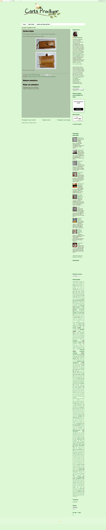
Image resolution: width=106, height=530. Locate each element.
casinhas (76, 334)
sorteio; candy (76, 481)
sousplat (81, 481)
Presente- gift (79, 464)
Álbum (77, 282)
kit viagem (81, 406)
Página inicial (46, 120)
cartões (82, 329)
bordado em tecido (77, 312)
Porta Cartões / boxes (80, 460)
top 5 (82, 486)
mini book (75, 425)
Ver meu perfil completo (77, 63)
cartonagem (82, 332)
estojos (74, 388)
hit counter (74, 509)
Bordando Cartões (80, 219)
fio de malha (76, 393)
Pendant (74, 454)
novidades (78, 436)
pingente (75, 455)
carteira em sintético (32, 76)
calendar (74, 325)
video (80, 493)
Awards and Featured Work (43, 24)
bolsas (82, 300)
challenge (75, 340)
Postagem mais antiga (63, 120)
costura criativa (43, 76)
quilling (80, 469)
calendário (80, 325)
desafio (74, 372)
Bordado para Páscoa (76, 316)
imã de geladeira (80, 402)
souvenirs (75, 482)
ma (82, 412)
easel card (74, 379)
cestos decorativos (81, 337)
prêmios (74, 464)
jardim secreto (81, 403)
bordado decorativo (78, 309)
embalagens (82, 382)
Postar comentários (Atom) (30, 122)
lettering (82, 408)
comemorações (75, 345)
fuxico (83, 394)
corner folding (81, 346)
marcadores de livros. (80, 418)
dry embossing (79, 378)
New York (81, 435)
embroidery (82, 383)
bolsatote (75, 304)
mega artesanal (80, 422)
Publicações (75, 467)
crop (77, 368)
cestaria (81, 335)
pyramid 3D (75, 468)
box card (82, 316)
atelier (82, 290)
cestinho (78, 336)
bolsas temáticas (81, 303)
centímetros (81, 334)
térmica (74, 486)
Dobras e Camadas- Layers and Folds (80, 231)
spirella (81, 482)
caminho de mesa (77, 326)
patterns (81, 453)
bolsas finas (75, 303)
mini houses (82, 425)
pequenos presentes (80, 454)
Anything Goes (81, 183)
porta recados (77, 462)
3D (73, 281)
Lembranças (81, 407)
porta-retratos (80, 463)
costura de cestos (76, 355)
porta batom (78, 459)
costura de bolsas (77, 354)
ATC (78, 290)
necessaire (75, 431)
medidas (74, 422)
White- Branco (80, 137)
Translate (82, 90)
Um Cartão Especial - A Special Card (80, 196)
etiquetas (78, 388)
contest (81, 345)
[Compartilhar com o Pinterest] (49, 75)
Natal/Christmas (76, 430)
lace (73, 407)
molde (74, 427)
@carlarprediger (76, 79)
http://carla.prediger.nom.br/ (78, 54)
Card (79, 207)
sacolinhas (74, 477)
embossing (76, 383)
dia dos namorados (77, 373)
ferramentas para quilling (80, 392)
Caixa (79, 323)
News (74, 436)
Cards (74, 328)
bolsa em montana (76, 299)
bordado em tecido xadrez (78, 313)
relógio (76, 474)
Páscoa (82, 449)
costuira (74, 349)
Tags (83, 483)
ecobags (82, 379)
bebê (82, 294)
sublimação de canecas (77, 483)
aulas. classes (81, 291)
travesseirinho (75, 488)
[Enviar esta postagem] (43, 74)
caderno (81, 317)
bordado (82, 305)
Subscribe (78, 109)
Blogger (59, 521)
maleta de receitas (81, 413)
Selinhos (74, 479)
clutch (74, 344)
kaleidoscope (75, 406)
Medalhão (81, 421)
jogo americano (78, 404)
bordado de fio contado (79, 308)
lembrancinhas (77, 408)
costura (38, 76)
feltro (73, 392)
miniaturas (75, 426)
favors (83, 389)
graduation (81, 396)
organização (79, 439)
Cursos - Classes (80, 369)
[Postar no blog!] (46, 75)
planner (83, 455)
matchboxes (75, 421)
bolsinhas (81, 304)
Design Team (81, 372)
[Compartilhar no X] (47, 75)
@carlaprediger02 (76, 82)
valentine (74, 492)
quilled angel (75, 469)
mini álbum (79, 423)
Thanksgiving (80, 150)
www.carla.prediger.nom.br (78, 77)
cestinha (74, 336)
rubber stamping (77, 475)
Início (24, 24)
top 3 (78, 486)
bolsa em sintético (78, 300)
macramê (74, 413)
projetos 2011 (80, 465)
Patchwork (75, 453)
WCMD (78, 495)
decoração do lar (78, 370)
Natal (82, 429)
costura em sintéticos (51, 76)
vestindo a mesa (75, 493)
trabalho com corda (77, 487)
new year (77, 435)
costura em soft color (76, 364)
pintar (79, 455)
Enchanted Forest (78, 384)
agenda (76, 281)
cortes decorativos (77, 348)
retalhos (81, 474)
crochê (74, 368)
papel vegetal (81, 444)
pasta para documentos (79, 450)
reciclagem (78, 473)
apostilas (74, 289)
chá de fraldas (78, 339)
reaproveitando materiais (77, 472)
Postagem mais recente (29, 120)
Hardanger (74, 397)
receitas (74, 473)
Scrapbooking (81, 477)
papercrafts (80, 448)
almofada (74, 285)
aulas (74, 291)
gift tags (75, 396)
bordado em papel (79, 311)
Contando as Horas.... (80, 173)
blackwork (79, 295)
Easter (79, 379)
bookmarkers (75, 305)
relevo (83, 473)
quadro (80, 468)
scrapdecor (79, 478)
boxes (75, 317)
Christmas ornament (77, 343)
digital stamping (81, 374)
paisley (79, 441)
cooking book (75, 346)
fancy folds (79, 389)
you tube (38, 34)
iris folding (75, 403)
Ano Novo (80, 286)
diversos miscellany (76, 377)
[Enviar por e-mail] (45, 75)
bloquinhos (79, 296)
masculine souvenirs (78, 420)
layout (77, 407)
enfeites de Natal (76, 386)
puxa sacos (81, 467)
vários (78, 492)
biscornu (74, 295)
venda (82, 492)
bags (78, 294)
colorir (80, 344)
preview (74, 465)
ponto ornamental (77, 458)
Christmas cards (77, 341)
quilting (74, 470)
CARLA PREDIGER (78, 37)
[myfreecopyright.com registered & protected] (78, 257)
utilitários (79, 491)
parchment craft (76, 449)
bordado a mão (80, 307)
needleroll (79, 434)
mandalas (74, 416)
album (74, 282)
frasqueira (79, 394)
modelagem (81, 426)
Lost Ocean (78, 412)
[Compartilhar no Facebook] (48, 75)
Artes (79, 289)
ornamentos (75, 440)
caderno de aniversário (77, 318)
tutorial (80, 488)
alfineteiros (80, 284)
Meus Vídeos (31, 24)
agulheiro (81, 281)
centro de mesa (75, 335)
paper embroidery (79, 445)
